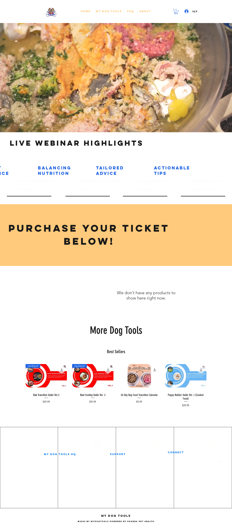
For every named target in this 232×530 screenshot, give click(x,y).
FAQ (21, 460)
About (23, 472)
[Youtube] (208, 461)
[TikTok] (197, 461)
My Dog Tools (29, 449)
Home (22, 438)
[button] (109, 11)
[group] (116, 384)
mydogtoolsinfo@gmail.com (145, 462)
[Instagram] (203, 461)
